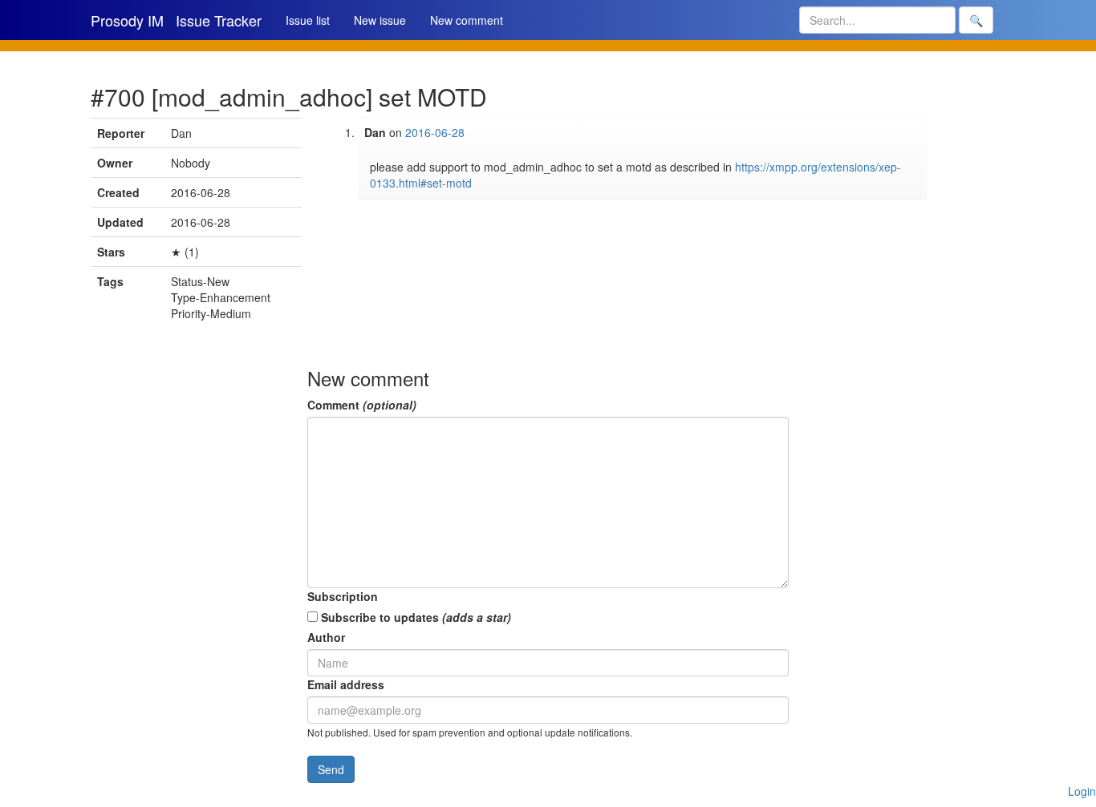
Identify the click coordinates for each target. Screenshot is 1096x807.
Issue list (308, 20)
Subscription (342, 596)
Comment (361, 405)
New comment (466, 20)
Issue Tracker (219, 20)
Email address (345, 684)
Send (331, 769)
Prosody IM (127, 20)
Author (326, 637)
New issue (380, 20)
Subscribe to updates (414, 617)
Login (1082, 791)
